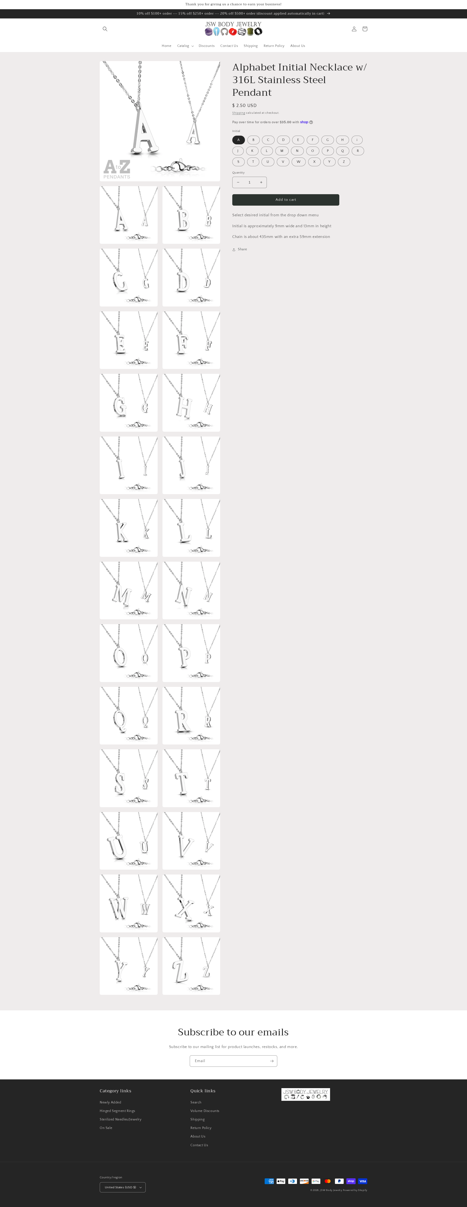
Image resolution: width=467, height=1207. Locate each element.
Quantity (238, 172)
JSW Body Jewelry (331, 1190)
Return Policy (200, 1128)
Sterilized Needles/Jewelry (121, 1119)
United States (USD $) (120, 1187)
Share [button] (242, 249)
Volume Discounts (204, 1111)
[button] (105, 29)
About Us (197, 1136)
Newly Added (110, 1102)
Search (196, 1102)
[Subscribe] (271, 1061)
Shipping (238, 112)
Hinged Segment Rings (117, 1111)
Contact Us (199, 1145)
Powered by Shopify (355, 1190)
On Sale (106, 1128)
